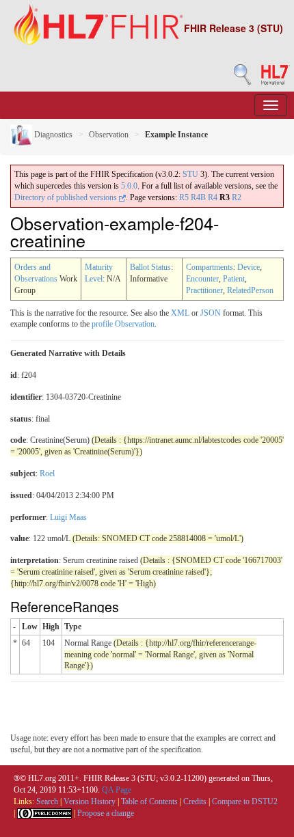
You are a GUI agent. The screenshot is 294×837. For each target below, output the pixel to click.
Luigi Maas (68, 517)
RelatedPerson (250, 290)
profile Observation (123, 324)
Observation (109, 134)
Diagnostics (52, 134)
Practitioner (204, 290)
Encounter (202, 279)
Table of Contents (149, 801)
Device (248, 267)
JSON (210, 313)
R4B (198, 197)
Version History (90, 801)
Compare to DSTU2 (245, 801)
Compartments (209, 267)
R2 (236, 197)
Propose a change (105, 813)
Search (47, 801)
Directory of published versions (66, 197)
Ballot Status (150, 267)
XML (180, 313)
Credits (194, 801)
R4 (212, 197)
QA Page (116, 790)
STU (190, 174)
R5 (184, 197)
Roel (47, 473)
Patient (234, 279)
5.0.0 (129, 186)
